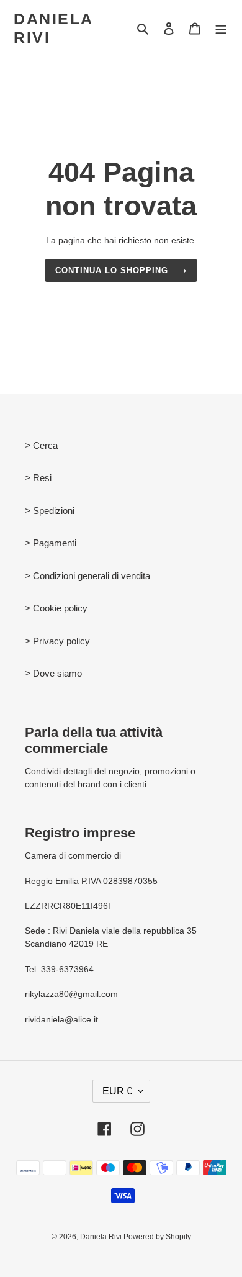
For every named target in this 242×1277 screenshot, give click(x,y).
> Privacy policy (57, 641)
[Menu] (221, 28)
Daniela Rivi (53, 28)
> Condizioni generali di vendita (87, 576)
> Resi (38, 477)
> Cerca (41, 445)
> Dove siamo (53, 673)
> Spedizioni (49, 510)
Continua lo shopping (112, 270)
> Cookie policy (56, 608)
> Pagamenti (50, 543)
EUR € (117, 1091)
